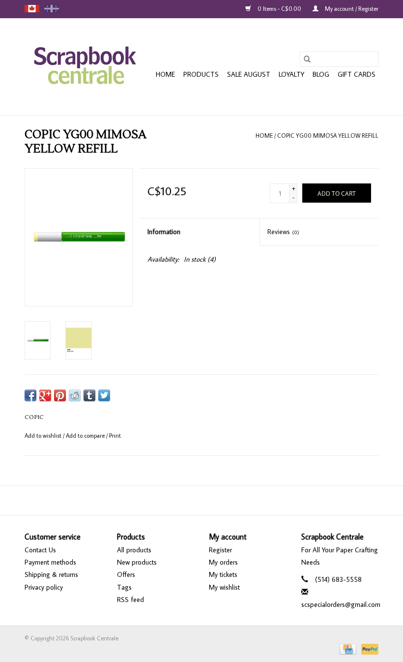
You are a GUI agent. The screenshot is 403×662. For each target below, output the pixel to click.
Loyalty (291, 74)
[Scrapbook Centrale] (85, 66)
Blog (321, 74)
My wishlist (224, 587)
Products (201, 74)
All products (134, 549)
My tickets (223, 574)
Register (220, 549)
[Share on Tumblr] (89, 395)
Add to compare (86, 435)
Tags (124, 587)
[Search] (307, 59)
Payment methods (50, 562)
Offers (126, 574)
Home (165, 74)
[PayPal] (368, 648)
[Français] (51, 8)
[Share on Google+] (45, 395)
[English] (32, 8)
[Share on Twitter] (104, 395)
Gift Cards (356, 74)
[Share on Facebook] (30, 395)
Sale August (248, 74)
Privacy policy (44, 587)
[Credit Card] (347, 648)
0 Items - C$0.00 (279, 8)
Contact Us (40, 549)
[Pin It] (60, 395)
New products (137, 562)
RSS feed (130, 599)
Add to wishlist (44, 435)
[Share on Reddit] (75, 395)
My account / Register (350, 8)
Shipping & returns (51, 574)
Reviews (283, 231)
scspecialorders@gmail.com (340, 604)
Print (115, 435)
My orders (223, 562)
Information (163, 231)
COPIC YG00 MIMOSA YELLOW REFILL (327, 135)
